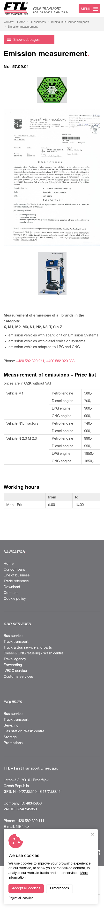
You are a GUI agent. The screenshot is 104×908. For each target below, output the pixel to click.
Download (12, 587)
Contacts (11, 593)
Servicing (11, 726)
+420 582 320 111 (30, 821)
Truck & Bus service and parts (28, 648)
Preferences (59, 888)
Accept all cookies (26, 888)
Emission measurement (23, 27)
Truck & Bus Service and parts (70, 22)
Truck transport (16, 642)
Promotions (13, 743)
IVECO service (15, 671)
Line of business (17, 575)
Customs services (18, 677)
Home (21, 22)
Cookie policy (15, 599)
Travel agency (15, 659)
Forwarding (13, 665)
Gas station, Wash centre (24, 731)
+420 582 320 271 (30, 361)
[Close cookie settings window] (92, 835)
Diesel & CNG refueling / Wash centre (33, 653)
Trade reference (16, 581)
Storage (10, 737)
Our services (38, 22)
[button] (29, 39)
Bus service (13, 636)
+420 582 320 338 (60, 361)
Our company (15, 570)
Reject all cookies (20, 898)
